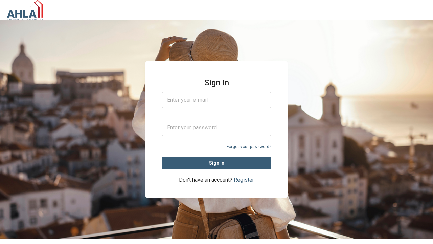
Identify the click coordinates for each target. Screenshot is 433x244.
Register (244, 180)
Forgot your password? (249, 146)
